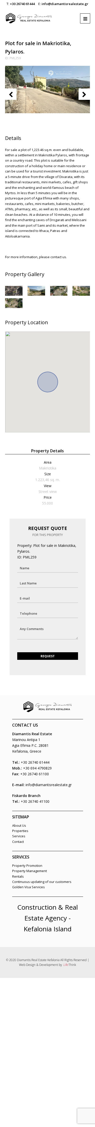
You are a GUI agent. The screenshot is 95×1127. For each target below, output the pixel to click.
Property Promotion (27, 865)
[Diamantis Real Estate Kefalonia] (29, 15)
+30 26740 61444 (22, 4)
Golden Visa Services (28, 887)
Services (18, 836)
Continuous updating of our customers (41, 881)
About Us (19, 825)
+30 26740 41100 (35, 801)
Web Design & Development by (47, 965)
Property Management (29, 871)
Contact (18, 841)
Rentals (18, 876)
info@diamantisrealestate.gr (65, 4)
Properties (20, 830)
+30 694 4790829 (37, 768)
